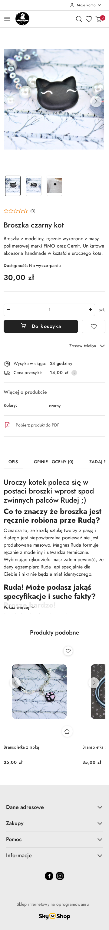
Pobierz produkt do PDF (37, 425)
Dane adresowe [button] (25, 807)
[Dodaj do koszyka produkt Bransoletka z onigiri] (67, 731)
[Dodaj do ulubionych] (93, 326)
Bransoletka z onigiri (23, 747)
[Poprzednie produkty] (15, 683)
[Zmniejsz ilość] (8, 310)
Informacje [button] (19, 855)
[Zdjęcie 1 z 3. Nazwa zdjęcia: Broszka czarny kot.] (13, 186)
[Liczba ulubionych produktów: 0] (88, 19)
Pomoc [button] (14, 839)
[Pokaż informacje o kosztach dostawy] (74, 372)
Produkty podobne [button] (54, 632)
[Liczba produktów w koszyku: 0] (98, 19)
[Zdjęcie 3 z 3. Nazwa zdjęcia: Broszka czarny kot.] (54, 186)
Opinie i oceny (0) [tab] (54, 462)
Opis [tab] (13, 462)
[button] (96, 101)
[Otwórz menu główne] (7, 18)
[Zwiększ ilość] (90, 310)
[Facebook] (49, 876)
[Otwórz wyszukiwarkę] (79, 19)
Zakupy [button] (15, 823)
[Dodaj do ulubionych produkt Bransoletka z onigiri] (68, 650)
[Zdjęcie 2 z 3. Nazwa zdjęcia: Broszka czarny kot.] (34, 186)
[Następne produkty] (93, 683)
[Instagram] (60, 876)
